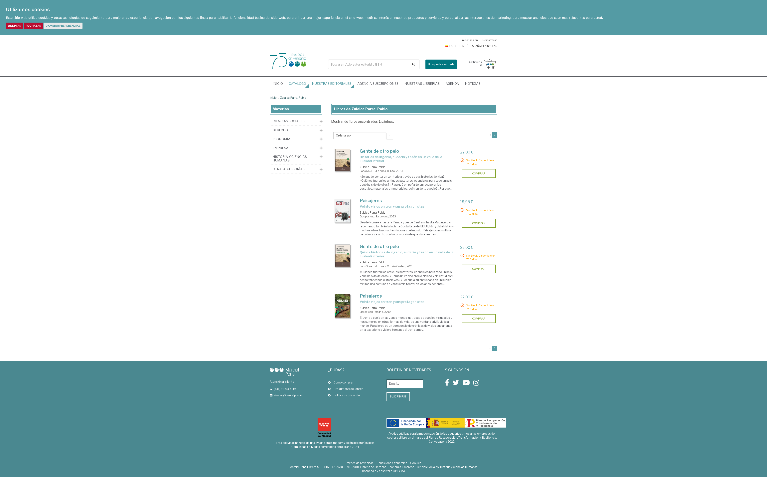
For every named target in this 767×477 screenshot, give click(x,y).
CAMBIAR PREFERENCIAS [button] (63, 25)
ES (451, 46)
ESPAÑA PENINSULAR (484, 46)
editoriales (331, 84)
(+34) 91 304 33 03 (285, 388)
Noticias (473, 84)
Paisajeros (371, 200)
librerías (422, 84)
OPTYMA (399, 471)
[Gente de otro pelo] (342, 160)
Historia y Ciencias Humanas (290, 158)
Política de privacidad (347, 395)
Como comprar (344, 382)
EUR (461, 46)
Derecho (280, 130)
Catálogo (297, 84)
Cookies (415, 463)
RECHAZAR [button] (33, 25)
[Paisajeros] (342, 211)
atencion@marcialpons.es (288, 395)
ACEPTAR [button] (14, 25)
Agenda (452, 84)
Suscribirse (398, 396)
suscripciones (377, 84)
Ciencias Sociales (289, 121)
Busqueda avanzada (441, 64)
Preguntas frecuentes (348, 388)
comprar (478, 173)
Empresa (280, 148)
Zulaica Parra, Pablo (293, 97)
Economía (281, 139)
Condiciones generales (392, 463)
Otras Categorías (289, 169)
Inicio (279, 84)
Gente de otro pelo (379, 151)
